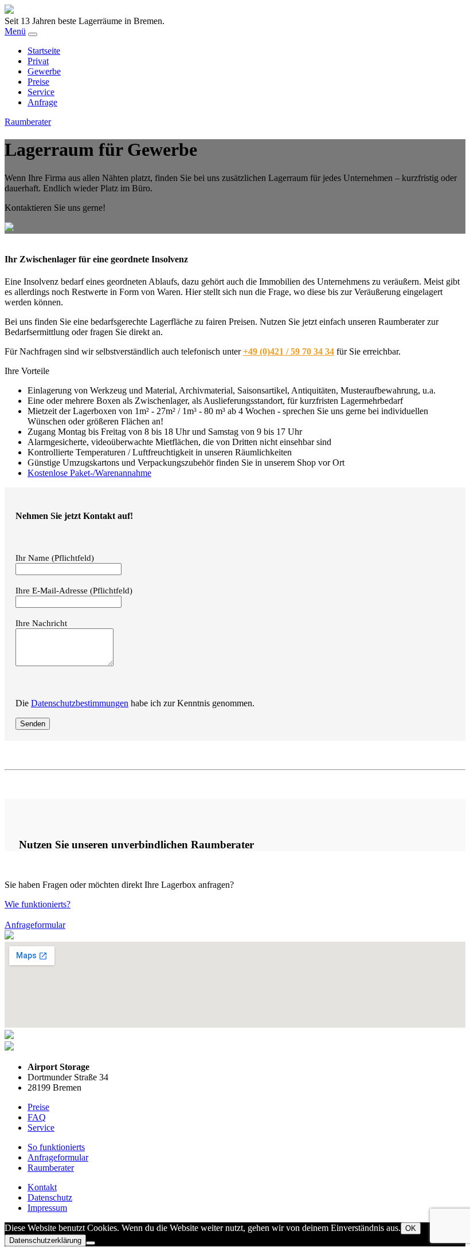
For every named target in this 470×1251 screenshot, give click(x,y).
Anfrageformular (35, 925)
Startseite (44, 51)
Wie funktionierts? (37, 904)
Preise (38, 81)
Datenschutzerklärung (45, 1240)
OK (410, 1228)
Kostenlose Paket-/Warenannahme (89, 473)
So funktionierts (56, 1147)
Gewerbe (44, 71)
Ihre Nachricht (41, 623)
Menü (15, 31)
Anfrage (42, 102)
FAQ (37, 1117)
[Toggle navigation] (32, 34)
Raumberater (28, 122)
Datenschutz (50, 1197)
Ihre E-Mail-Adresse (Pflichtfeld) (73, 590)
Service (41, 92)
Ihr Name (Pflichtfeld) (54, 557)
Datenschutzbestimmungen (79, 703)
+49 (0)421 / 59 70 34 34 (288, 351)
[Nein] (90, 1243)
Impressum (47, 1208)
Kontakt (42, 1187)
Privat (38, 61)
